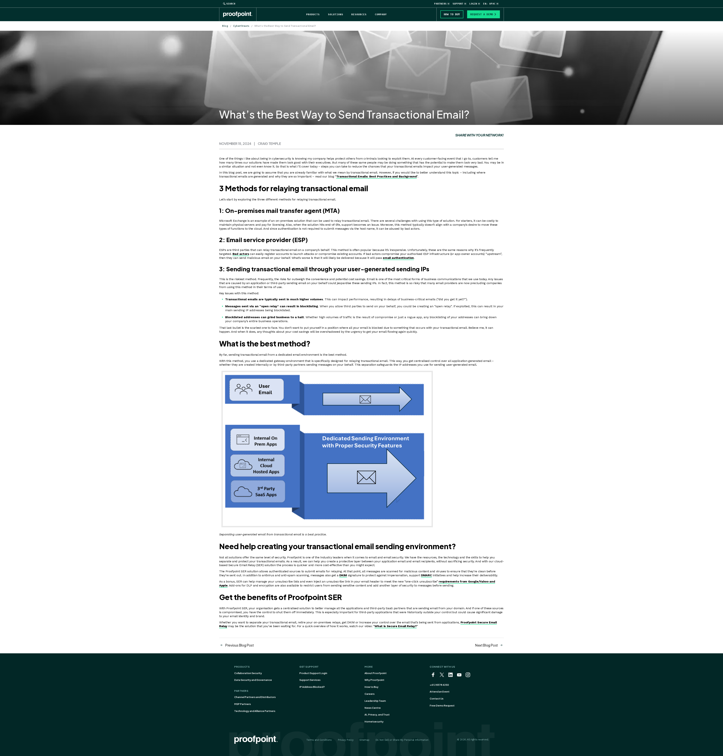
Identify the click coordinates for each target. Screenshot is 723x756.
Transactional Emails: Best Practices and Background (376, 176)
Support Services (309, 679)
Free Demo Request (442, 705)
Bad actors (241, 254)
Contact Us (436, 698)
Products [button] (313, 14)
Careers (369, 693)
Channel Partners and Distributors (255, 697)
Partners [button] (440, 3)
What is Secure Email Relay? (395, 626)
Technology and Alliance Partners (254, 710)
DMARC (426, 575)
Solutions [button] (335, 14)
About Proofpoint (376, 673)
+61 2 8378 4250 (439, 684)
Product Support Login (313, 673)
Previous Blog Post (239, 645)
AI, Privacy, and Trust (377, 714)
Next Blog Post (486, 645)
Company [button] (381, 14)
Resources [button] (359, 14)
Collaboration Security (248, 673)
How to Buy (371, 686)
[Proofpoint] (239, 14)
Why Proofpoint (374, 679)
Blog (225, 25)
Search (230, 3)
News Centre (373, 707)
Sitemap (364, 739)
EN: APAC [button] (489, 3)
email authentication (398, 258)
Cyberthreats (241, 25)
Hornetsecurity (374, 721)
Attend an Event (439, 691)
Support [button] (458, 3)
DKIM (343, 575)
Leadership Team (375, 700)
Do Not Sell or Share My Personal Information (402, 739)
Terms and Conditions (319, 739)
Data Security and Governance (253, 679)
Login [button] (473, 3)
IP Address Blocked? (312, 686)
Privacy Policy (345, 739)
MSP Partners (242, 704)
